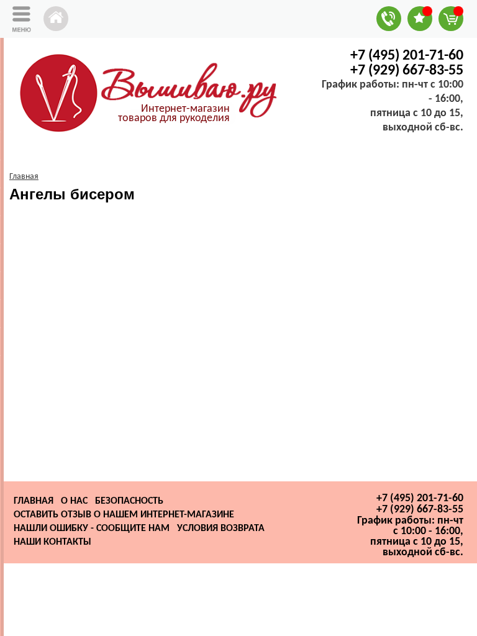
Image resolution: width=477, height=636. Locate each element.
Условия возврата (221, 529)
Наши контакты (52, 542)
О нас (74, 501)
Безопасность (129, 501)
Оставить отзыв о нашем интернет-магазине (124, 515)
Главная (33, 501)
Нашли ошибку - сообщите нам (92, 529)
